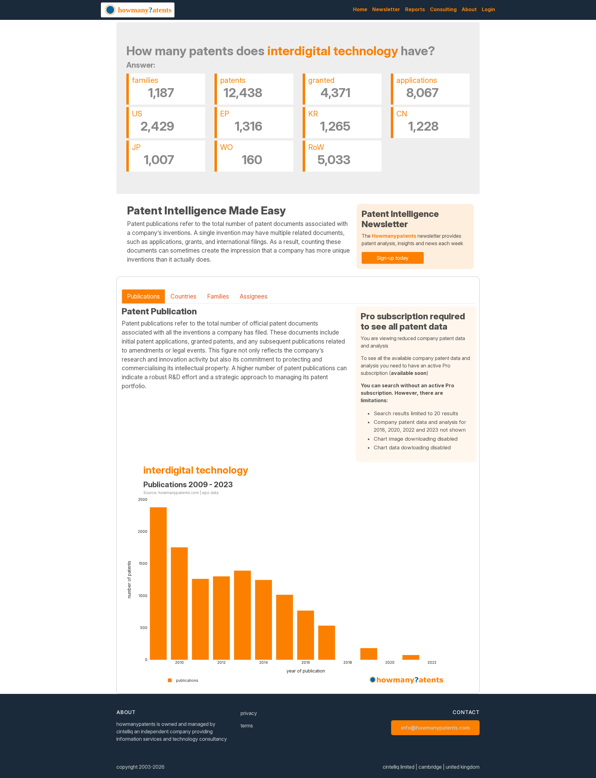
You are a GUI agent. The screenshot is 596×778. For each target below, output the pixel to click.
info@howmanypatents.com (435, 728)
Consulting (443, 9)
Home (360, 9)
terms (247, 725)
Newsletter (386, 9)
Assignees (254, 296)
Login (488, 9)
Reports (415, 9)
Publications (143, 296)
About (469, 9)
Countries (183, 296)
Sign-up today (393, 258)
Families (218, 296)
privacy (249, 713)
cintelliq (124, 731)
